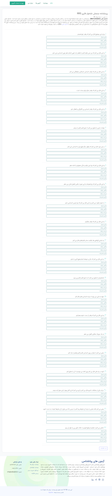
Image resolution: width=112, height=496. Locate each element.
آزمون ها (38, 3)
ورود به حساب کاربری (17, 3)
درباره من (30, 3)
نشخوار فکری (65, 24)
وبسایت (45, 3)
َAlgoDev (50, 492)
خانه (51, 3)
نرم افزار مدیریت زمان (33, 470)
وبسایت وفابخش (34, 467)
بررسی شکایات (34, 473)
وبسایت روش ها (34, 464)
